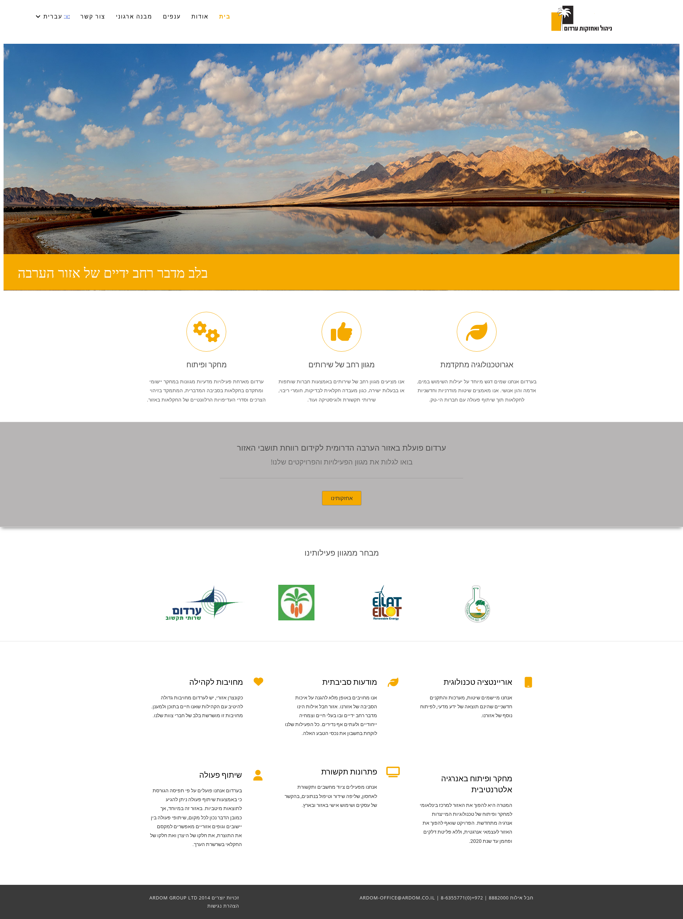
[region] (341, 167)
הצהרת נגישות (223, 906)
